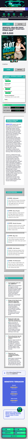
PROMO (8, 429)
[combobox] (12, 8)
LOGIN (8, 24)
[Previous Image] (2, 48)
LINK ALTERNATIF (21, 432)
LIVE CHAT (15, 435)
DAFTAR (20, 24)
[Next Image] (25, 48)
